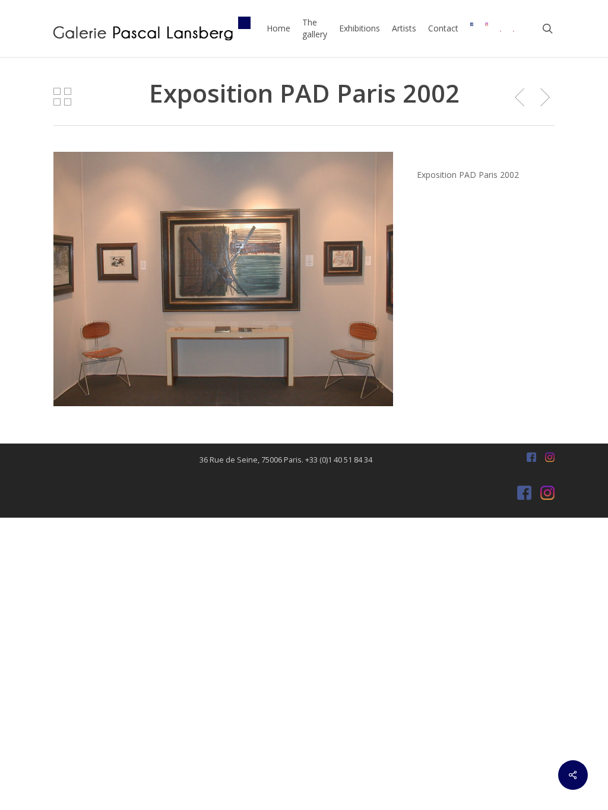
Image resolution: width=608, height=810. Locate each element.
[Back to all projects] (62, 97)
